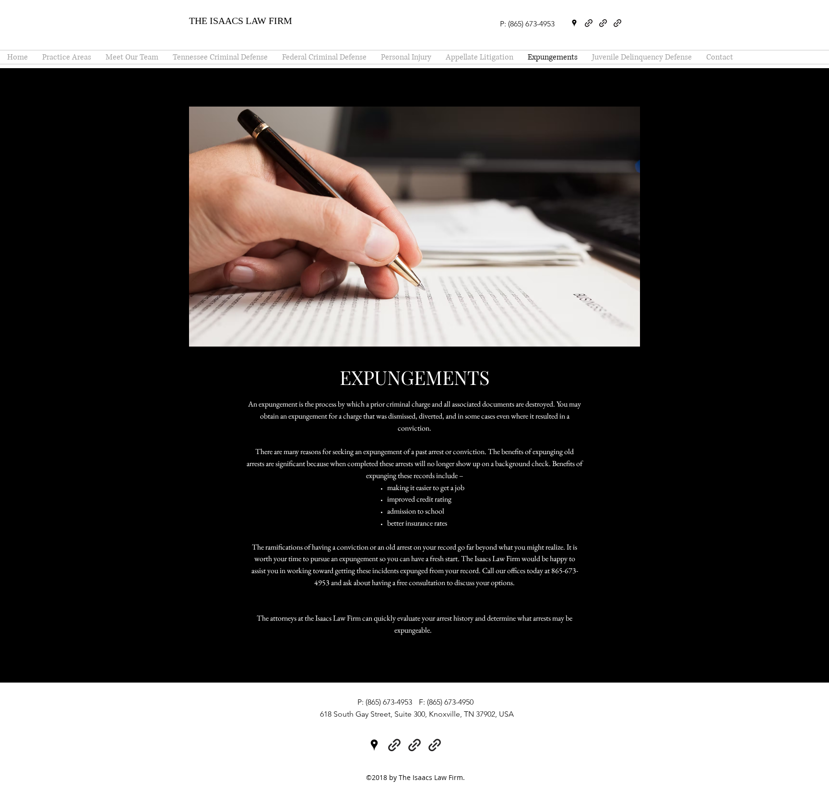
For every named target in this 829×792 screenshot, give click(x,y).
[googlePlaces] (574, 23)
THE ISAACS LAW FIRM (240, 20)
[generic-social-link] (588, 23)
